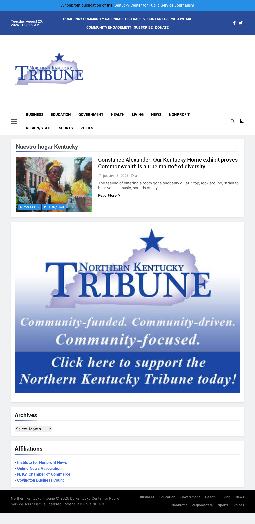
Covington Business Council (41, 480)
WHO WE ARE (181, 19)
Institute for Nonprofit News (42, 462)
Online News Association (39, 468)
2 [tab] (246, 46)
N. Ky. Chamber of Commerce (43, 474)
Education (61, 114)
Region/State (38, 128)
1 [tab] (246, 39)
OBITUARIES (135, 19)
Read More (107, 195)
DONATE (162, 27)
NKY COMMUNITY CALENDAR (99, 19)
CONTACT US (158, 19)
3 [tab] (246, 54)
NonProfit (179, 114)
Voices (86, 128)
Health (118, 114)
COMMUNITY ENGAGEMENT (108, 27)
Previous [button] (246, 63)
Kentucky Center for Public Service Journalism (153, 5)
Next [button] (234, 63)
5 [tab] (246, 69)
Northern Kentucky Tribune (33, 498)
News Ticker (29, 207)
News (156, 114)
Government (90, 114)
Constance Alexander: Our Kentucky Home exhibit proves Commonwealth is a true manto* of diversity (168, 163)
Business (34, 114)
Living (138, 114)
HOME (68, 19)
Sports (66, 128)
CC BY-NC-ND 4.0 (89, 504)
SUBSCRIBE (143, 27)
